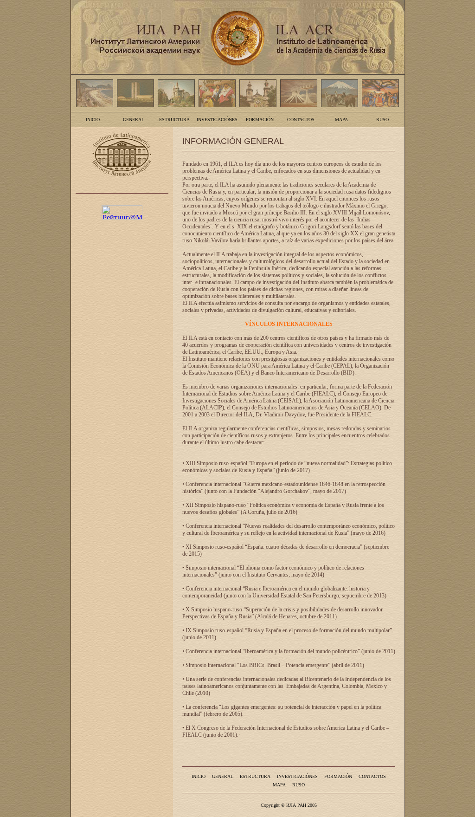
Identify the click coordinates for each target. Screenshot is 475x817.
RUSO (382, 119)
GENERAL (133, 119)
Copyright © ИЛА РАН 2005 (289, 805)
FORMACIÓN (260, 119)
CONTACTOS (301, 119)
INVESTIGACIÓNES (217, 119)
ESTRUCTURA (174, 119)
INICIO (93, 119)
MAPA (341, 119)
